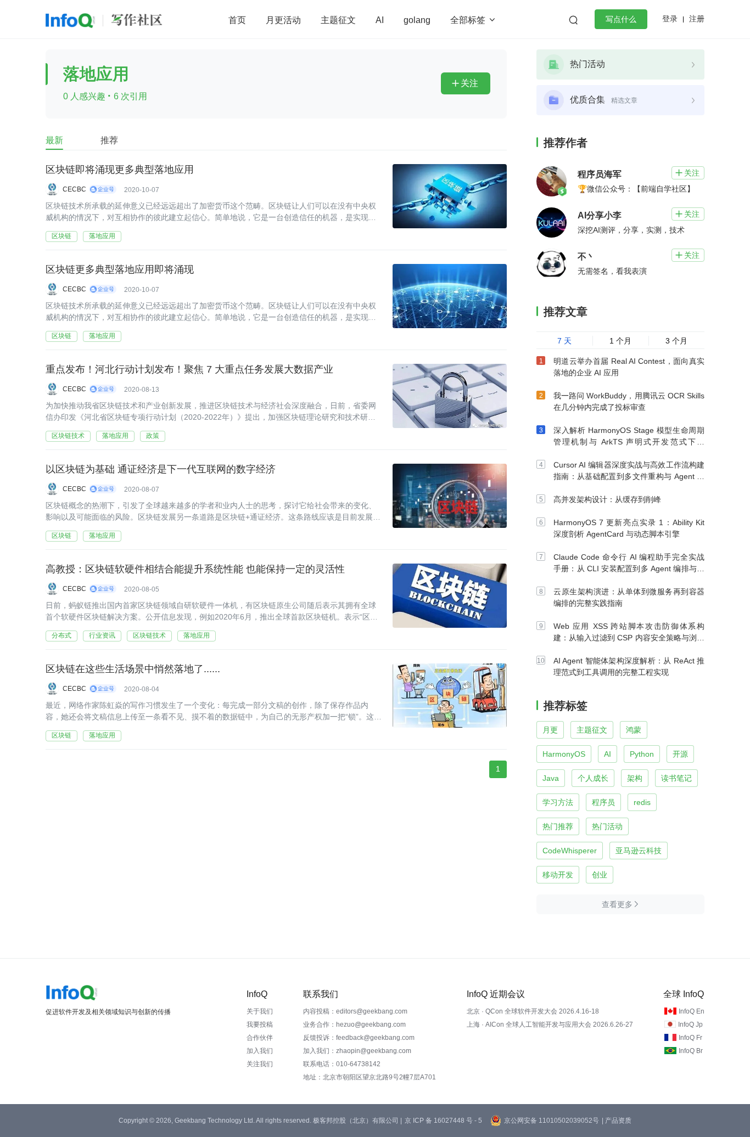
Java (550, 778)
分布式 (61, 635)
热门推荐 (557, 826)
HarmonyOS (563, 754)
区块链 (61, 236)
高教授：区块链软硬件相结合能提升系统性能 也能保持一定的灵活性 (195, 569)
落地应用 (102, 236)
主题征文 (338, 20)
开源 (680, 754)
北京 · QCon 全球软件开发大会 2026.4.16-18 (533, 1011)
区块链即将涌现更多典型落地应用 (120, 169)
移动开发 (557, 874)
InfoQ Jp (690, 1024)
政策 (152, 436)
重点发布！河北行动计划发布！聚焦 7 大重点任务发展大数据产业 (189, 369)
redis (642, 802)
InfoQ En (691, 1011)
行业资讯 (102, 635)
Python (642, 754)
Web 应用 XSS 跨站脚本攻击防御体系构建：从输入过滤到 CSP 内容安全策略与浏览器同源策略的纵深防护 (628, 638)
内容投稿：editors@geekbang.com (355, 1011)
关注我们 (260, 1064)
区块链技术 (68, 436)
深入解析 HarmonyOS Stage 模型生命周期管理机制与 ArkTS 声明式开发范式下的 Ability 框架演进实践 (628, 442)
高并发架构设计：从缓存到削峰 (607, 499)
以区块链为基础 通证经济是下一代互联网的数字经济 (161, 469)
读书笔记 (676, 778)
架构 (634, 778)
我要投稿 (260, 1024)
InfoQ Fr (690, 1038)
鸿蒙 (633, 729)
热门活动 (607, 826)
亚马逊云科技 (638, 850)
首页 (237, 20)
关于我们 (260, 1011)
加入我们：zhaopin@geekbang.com (357, 1051)
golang (417, 20)
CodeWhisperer (569, 850)
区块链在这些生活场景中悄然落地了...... (133, 668)
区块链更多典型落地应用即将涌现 (120, 269)
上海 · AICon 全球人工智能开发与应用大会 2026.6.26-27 (550, 1024)
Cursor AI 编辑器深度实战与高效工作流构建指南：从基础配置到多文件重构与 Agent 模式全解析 (628, 476)
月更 (550, 729)
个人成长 (593, 778)
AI (380, 20)
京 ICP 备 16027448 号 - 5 (443, 1120)
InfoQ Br (691, 1051)
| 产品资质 (616, 1120)
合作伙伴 (260, 1038)
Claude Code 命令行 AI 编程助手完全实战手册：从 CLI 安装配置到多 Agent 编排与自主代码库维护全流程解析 (628, 568)
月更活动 (283, 20)
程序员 (603, 802)
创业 (599, 874)
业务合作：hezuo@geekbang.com (354, 1024)
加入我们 (260, 1051)
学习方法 (557, 802)
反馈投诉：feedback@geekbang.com (359, 1038)
